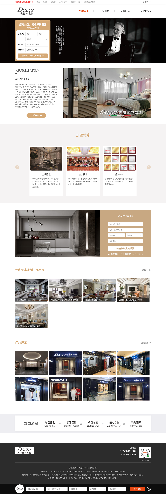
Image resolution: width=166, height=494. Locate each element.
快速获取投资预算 (125, 248)
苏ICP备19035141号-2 (105, 471)
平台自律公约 (120, 471)
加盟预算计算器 (75, 2)
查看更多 (35, 115)
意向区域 (21, 34)
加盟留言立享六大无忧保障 (33, 56)
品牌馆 (45, 2)
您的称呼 (21, 50)
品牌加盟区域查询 (89, 2)
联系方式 (21, 44)
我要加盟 (137, 489)
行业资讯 (53, 2)
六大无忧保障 (63, 2)
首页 (38, 2)
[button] (105, 115)
